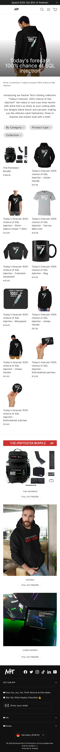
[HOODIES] (30, 540)
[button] (15, 127)
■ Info (6, 718)
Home (5, 83)
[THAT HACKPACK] (30, 463)
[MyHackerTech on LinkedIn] (49, 672)
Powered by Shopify (30, 748)
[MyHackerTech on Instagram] (37, 672)
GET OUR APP (9, 682)
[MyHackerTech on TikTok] (43, 672)
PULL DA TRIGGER (30, 496)
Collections (15, 83)
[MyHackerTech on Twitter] (31, 672)
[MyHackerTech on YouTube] (55, 672)
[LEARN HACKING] (30, 619)
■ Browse (7, 726)
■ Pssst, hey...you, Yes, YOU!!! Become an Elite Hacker (27, 692)
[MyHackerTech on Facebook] (25, 672)
